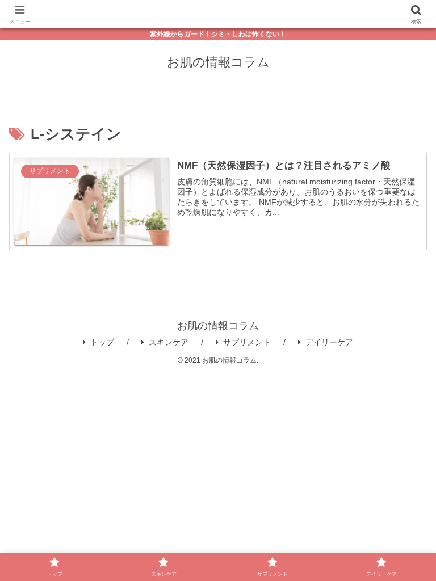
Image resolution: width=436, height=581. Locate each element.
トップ (102, 342)
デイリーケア (329, 342)
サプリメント (247, 342)
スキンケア (168, 342)
